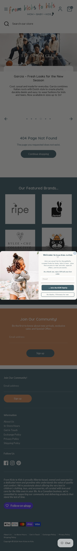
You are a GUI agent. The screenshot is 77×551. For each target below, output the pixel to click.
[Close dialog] (75, 253)
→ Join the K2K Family (57, 288)
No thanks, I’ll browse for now (58, 294)
